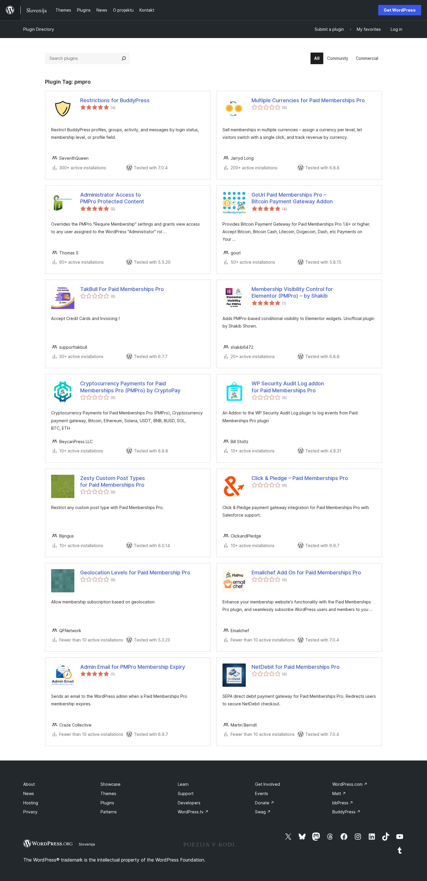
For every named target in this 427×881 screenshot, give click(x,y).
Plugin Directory (38, 29)
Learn (183, 784)
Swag (263, 811)
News (28, 793)
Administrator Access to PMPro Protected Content (112, 198)
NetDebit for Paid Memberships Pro (296, 667)
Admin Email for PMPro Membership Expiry (132, 667)
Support (185, 793)
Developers (189, 802)
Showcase (111, 784)
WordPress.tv (193, 811)
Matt (339, 793)
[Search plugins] (124, 58)
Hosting (30, 802)
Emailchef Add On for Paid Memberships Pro (306, 572)
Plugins (107, 802)
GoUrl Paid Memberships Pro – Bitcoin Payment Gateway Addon (292, 198)
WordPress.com (349, 784)
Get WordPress (400, 10)
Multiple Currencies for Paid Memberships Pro (308, 100)
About (29, 784)
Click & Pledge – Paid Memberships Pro (300, 478)
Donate (264, 802)
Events (261, 793)
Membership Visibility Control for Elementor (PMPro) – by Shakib (292, 292)
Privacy (30, 811)
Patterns (109, 811)
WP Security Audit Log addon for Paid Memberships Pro (288, 386)
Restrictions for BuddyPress (115, 100)
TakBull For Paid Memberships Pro (122, 289)
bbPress (342, 802)
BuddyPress (346, 811)
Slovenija (87, 844)
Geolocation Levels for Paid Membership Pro (135, 572)
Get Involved (267, 784)
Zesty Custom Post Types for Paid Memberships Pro (112, 481)
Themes (108, 793)
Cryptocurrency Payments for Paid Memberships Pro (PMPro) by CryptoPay (130, 386)
